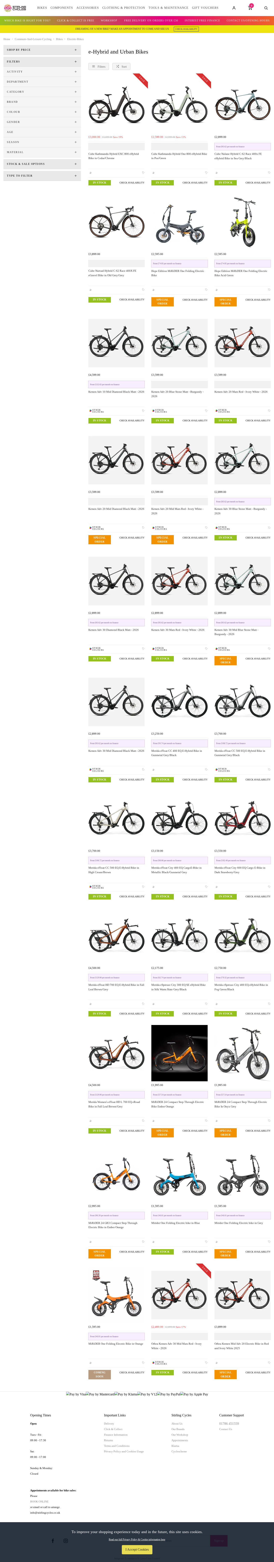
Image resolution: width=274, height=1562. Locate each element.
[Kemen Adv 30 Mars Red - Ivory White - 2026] (179, 581)
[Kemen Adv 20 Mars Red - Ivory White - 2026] (242, 343)
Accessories (87, 7)
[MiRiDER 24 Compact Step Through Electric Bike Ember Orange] (179, 1053)
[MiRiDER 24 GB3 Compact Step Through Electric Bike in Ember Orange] (116, 1174)
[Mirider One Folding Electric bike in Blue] (179, 1174)
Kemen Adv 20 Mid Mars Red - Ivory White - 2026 (177, 511)
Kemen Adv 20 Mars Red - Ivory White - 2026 (241, 391)
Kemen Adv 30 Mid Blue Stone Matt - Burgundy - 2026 (236, 632)
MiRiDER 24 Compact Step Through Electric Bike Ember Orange (177, 1104)
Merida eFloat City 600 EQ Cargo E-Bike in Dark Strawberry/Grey (239, 870)
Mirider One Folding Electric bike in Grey (238, 1223)
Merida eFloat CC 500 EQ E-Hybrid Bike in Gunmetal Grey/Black (239, 753)
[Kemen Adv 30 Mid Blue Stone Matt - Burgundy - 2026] (242, 581)
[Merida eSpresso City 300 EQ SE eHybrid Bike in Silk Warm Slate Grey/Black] (179, 936)
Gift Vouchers (205, 7)
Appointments (179, 1440)
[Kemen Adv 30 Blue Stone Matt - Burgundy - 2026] (242, 460)
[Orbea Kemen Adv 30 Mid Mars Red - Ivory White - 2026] (179, 1295)
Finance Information (116, 1434)
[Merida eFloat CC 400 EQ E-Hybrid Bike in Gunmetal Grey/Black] (179, 702)
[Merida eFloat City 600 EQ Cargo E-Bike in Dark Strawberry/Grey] (242, 819)
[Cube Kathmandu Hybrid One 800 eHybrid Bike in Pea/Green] (179, 105)
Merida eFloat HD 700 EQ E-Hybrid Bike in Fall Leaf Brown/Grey (116, 987)
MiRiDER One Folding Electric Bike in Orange (115, 1343)
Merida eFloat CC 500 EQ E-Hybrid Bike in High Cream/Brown (113, 870)
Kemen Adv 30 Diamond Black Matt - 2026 (113, 629)
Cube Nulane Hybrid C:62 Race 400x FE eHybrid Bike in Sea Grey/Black (238, 156)
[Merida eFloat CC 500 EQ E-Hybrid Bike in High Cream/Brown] (116, 819)
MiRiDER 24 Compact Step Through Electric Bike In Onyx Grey (240, 1104)
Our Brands (178, 1429)
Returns (108, 1440)
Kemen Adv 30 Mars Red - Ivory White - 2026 (177, 629)
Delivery (109, 1423)
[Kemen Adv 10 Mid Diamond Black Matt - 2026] (116, 343)
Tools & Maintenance (169, 7)
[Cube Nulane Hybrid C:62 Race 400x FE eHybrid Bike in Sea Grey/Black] (242, 105)
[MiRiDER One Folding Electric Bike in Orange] (116, 1295)
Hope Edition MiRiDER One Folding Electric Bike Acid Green (240, 273)
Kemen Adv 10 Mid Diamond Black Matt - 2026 (116, 391)
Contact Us (225, 1429)
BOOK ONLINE (39, 1501)
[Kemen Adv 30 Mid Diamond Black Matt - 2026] (116, 702)
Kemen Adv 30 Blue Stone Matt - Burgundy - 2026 (240, 511)
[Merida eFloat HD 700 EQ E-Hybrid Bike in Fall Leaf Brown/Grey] (116, 936)
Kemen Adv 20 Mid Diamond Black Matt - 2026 (116, 508)
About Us (176, 1423)
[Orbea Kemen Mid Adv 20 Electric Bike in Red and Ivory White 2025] (242, 1295)
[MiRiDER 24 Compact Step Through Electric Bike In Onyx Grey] (242, 1053)
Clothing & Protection (123, 7)
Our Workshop (179, 1434)
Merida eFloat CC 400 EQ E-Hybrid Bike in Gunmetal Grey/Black (176, 753)
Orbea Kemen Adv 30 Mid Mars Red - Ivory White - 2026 (176, 1346)
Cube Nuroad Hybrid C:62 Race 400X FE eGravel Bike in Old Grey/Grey (112, 273)
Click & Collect (113, 1429)
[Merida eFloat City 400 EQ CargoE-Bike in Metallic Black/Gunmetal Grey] (179, 819)
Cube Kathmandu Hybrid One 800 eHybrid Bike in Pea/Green (179, 156)
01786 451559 (229, 1423)
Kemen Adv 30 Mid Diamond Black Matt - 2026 (116, 750)
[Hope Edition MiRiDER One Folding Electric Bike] (179, 222)
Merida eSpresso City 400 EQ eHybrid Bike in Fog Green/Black (241, 987)
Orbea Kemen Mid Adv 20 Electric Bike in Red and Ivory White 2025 (241, 1346)
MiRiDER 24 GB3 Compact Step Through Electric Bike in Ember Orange (112, 1225)
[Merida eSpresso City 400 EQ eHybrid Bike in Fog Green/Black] (242, 936)
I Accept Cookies (137, 1549)
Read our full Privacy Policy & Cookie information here (137, 1539)
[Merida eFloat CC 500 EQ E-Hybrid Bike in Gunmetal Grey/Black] (242, 702)
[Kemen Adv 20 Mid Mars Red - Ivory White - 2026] (179, 460)
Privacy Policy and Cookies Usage (124, 1451)
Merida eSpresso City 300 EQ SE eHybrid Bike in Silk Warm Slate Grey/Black (178, 987)
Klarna (175, 1445)
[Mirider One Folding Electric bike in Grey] (242, 1174)
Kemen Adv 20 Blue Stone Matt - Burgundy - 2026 (177, 394)
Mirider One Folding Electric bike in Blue (175, 1223)
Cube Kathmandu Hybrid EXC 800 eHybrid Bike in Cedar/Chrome (113, 156)
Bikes (42, 7)
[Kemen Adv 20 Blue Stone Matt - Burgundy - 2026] (179, 343)
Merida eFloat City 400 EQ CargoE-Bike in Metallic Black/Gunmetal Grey (176, 870)
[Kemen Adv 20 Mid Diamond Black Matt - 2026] (116, 460)
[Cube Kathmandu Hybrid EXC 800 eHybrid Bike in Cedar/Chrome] (116, 105)
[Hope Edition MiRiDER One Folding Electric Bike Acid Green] (242, 222)
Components (62, 7)
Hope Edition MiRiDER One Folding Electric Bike (177, 273)
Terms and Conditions (117, 1445)
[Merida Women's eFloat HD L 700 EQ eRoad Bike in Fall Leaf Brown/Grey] (116, 1053)
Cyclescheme (179, 1451)
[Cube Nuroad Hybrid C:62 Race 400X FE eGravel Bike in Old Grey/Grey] (116, 222)
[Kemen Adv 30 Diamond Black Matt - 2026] (116, 581)
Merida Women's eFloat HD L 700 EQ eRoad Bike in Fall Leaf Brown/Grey (114, 1104)
